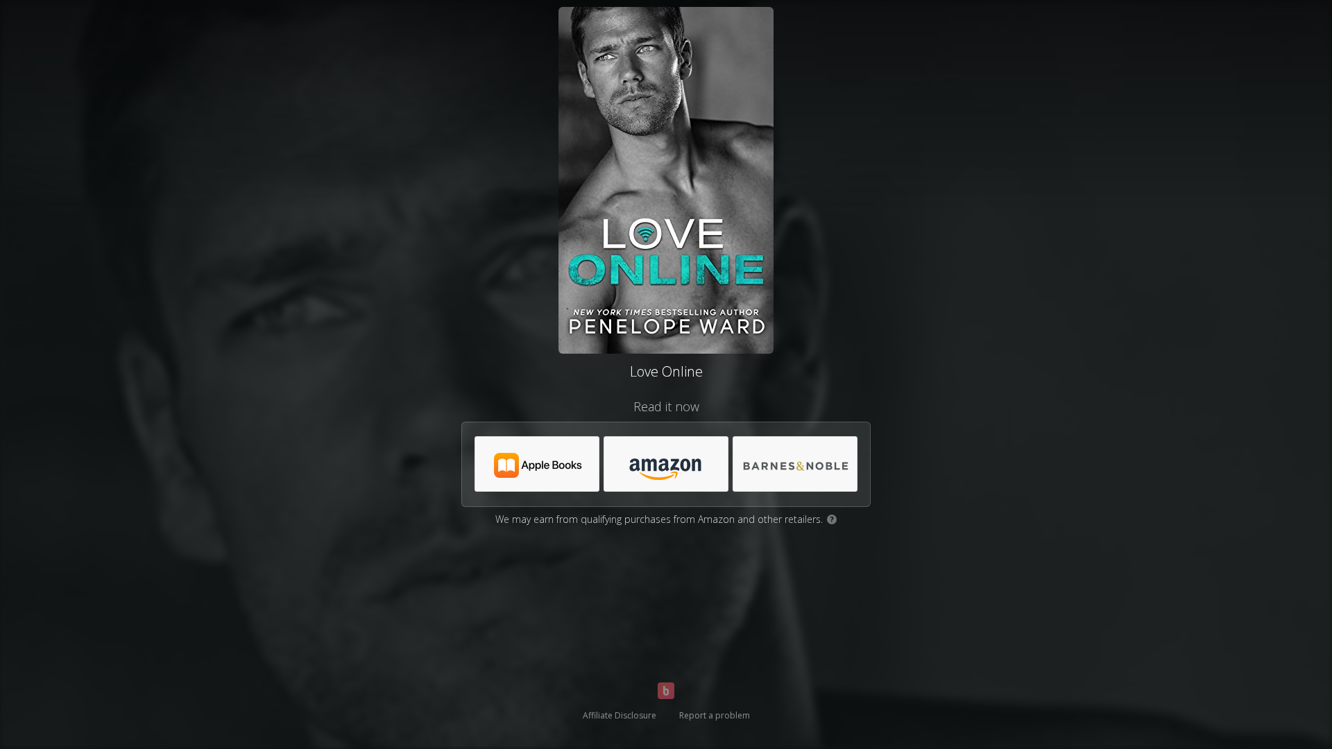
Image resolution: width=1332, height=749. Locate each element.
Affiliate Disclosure (619, 715)
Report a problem (714, 715)
